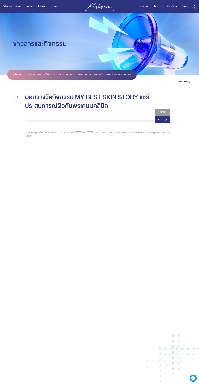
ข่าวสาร (157, 6)
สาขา (54, 6)
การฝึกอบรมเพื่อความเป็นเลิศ (39, 74)
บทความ (144, 6)
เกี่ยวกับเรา (172, 6)
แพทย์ (29, 6)
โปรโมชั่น (42, 6)
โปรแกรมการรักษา (12, 6)
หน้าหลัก (17, 74)
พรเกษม (99, 6)
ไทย (184, 6)
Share (182, 81)
